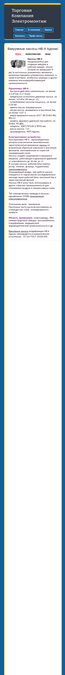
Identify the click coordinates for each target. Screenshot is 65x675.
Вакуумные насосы (18, 231)
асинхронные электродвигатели (26, 197)
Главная (19, 30)
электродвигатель (18, 169)
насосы (43, 145)
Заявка (48, 30)
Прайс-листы (35, 36)
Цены (47, 54)
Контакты (20, 36)
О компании (34, 30)
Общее (18, 54)
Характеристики (33, 54)
